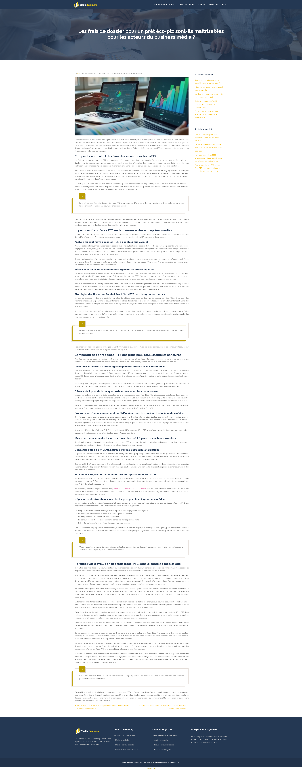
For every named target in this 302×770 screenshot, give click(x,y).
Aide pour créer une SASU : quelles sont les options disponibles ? (206, 104)
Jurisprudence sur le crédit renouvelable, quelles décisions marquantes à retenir (161, 707)
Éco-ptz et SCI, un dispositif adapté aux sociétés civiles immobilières (206, 114)
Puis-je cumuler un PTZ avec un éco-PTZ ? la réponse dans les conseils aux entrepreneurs (208, 168)
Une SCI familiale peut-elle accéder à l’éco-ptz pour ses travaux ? (207, 138)
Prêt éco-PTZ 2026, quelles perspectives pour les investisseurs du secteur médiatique (103, 707)
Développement (186, 5)
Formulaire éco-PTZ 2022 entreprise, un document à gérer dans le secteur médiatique (208, 158)
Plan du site (151, 769)
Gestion (201, 5)
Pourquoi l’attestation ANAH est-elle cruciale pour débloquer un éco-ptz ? (208, 148)
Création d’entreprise (165, 5)
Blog (224, 5)
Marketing (214, 5)
